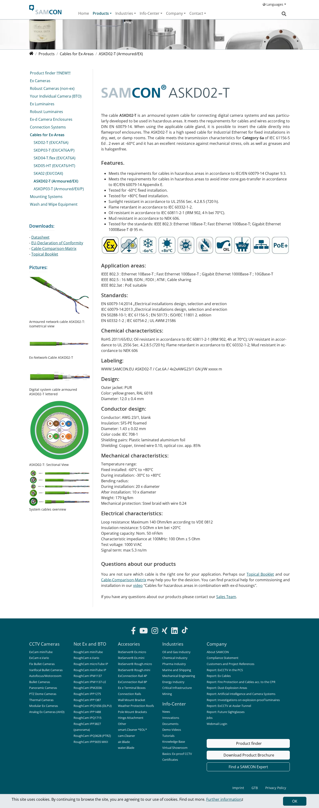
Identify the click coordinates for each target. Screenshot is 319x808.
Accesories (129, 644)
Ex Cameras (40, 80)
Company (174, 13)
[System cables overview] (59, 488)
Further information (223, 799)
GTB (255, 788)
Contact (196, 13)
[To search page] (284, 14)
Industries (124, 13)
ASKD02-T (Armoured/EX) (56, 181)
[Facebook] (133, 631)
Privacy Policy (275, 788)
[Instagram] (155, 631)
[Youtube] (143, 631)
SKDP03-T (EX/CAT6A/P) (54, 150)
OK (294, 801)
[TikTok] (184, 630)
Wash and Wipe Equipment (54, 204)
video (138, 585)
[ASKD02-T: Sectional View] (59, 430)
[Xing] (164, 631)
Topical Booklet (260, 574)
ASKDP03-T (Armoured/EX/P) (59, 188)
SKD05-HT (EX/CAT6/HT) (54, 165)
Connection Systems (48, 127)
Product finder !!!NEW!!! (50, 73)
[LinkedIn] (174, 631)
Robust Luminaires (46, 111)
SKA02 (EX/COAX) (48, 173)
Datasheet (40, 237)
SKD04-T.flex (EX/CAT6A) (54, 158)
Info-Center (150, 13)
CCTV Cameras (44, 644)
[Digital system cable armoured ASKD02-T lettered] (59, 375)
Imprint (238, 788)
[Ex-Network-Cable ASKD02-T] (59, 343)
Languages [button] (274, 4)
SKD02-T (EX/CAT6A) (51, 142)
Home (83, 13)
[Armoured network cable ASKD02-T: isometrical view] (59, 297)
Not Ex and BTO (90, 644)
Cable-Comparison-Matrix (123, 579)
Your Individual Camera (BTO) (56, 96)
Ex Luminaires (42, 103)
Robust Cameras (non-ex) (52, 88)
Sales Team (226, 596)
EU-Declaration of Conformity (57, 242)
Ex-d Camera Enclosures (51, 119)
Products (101, 13)
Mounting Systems (46, 196)
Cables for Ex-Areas (47, 134)
